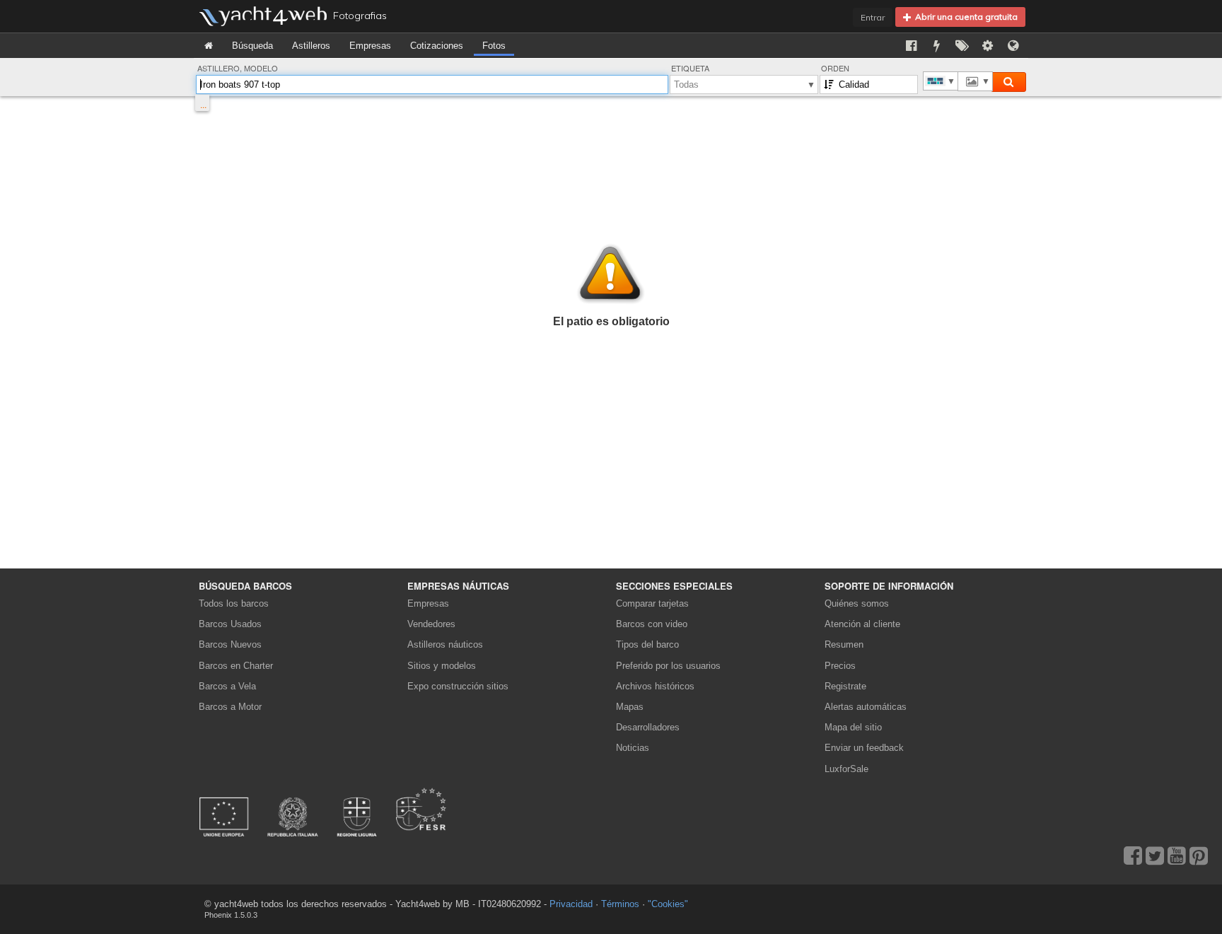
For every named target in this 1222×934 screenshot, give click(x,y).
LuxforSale (846, 769)
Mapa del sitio (853, 727)
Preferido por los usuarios (668, 665)
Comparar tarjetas (652, 603)
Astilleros (311, 45)
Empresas (370, 45)
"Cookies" (668, 904)
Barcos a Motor (230, 706)
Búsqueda (252, 45)
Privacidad (571, 904)
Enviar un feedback (864, 747)
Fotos (494, 45)
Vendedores (431, 624)
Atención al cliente (862, 624)
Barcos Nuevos (230, 644)
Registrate (845, 686)
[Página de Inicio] (208, 45)
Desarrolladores (650, 727)
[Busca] (1008, 82)
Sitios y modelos (441, 665)
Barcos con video (651, 624)
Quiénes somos (857, 603)
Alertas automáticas (866, 706)
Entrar (873, 17)
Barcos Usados (230, 624)
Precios (840, 665)
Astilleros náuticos (445, 644)
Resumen (844, 644)
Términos (620, 904)
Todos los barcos (234, 603)
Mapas (630, 706)
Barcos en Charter (236, 665)
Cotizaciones (436, 45)
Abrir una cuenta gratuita (964, 16)
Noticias (632, 747)
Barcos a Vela (227, 686)
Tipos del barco (647, 644)
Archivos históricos (655, 686)
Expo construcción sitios (457, 686)
